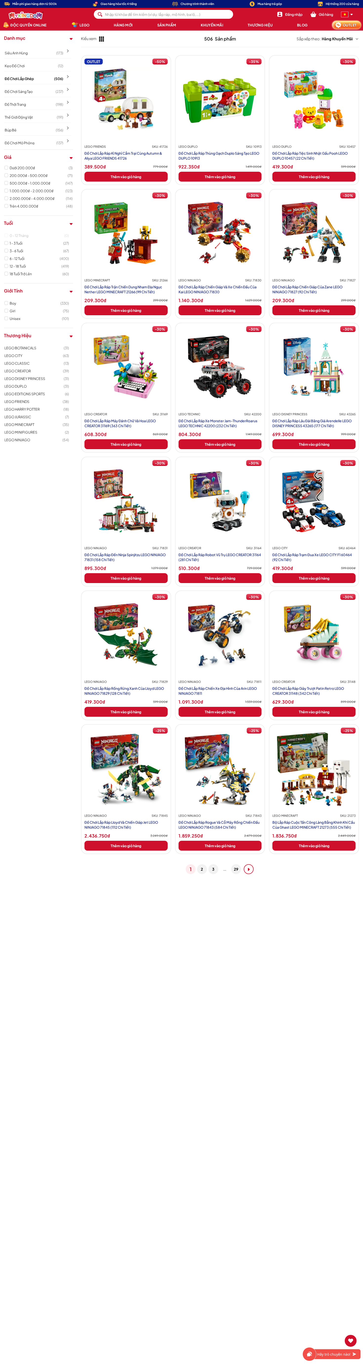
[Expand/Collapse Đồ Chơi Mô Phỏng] (67, 139)
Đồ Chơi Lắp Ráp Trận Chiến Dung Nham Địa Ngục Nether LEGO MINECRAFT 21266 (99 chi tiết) (123, 289)
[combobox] (163, 14)
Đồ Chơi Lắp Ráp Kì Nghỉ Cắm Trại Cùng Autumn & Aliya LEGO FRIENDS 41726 (123, 155)
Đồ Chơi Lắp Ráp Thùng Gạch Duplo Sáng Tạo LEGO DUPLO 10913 (219, 155)
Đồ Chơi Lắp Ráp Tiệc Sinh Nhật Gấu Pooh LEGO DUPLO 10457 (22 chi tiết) (310, 155)
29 (236, 869)
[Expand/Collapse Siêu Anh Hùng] (67, 49)
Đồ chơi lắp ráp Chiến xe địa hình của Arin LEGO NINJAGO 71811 (218, 690)
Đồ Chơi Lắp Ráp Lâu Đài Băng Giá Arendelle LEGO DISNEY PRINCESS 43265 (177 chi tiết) (312, 423)
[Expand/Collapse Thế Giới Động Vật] (67, 113)
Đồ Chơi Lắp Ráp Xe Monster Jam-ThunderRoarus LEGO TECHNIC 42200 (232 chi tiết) (218, 423)
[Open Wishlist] (351, 1341)
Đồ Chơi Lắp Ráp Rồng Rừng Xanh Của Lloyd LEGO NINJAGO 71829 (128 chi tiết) (124, 690)
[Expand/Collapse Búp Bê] (67, 126)
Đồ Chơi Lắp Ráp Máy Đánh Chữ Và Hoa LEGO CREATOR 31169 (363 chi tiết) (120, 423)
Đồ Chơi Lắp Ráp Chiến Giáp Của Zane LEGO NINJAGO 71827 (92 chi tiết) (307, 289)
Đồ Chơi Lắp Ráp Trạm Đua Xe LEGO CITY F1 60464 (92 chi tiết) (312, 557)
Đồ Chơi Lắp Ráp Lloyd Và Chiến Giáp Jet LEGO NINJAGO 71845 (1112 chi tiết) (121, 824)
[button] (321, 14)
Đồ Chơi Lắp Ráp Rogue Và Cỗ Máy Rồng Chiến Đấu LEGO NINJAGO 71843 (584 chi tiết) (219, 824)
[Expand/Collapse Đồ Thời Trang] (67, 100)
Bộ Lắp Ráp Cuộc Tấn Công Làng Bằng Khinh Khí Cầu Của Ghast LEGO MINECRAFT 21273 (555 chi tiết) (313, 824)
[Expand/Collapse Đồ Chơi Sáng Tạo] (67, 87)
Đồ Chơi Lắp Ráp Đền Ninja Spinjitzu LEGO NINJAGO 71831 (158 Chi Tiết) (125, 557)
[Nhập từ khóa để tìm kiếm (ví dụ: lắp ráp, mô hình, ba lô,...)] (100, 14)
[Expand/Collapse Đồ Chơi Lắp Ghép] (67, 75)
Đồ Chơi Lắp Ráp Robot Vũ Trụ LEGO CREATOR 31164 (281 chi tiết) (220, 557)
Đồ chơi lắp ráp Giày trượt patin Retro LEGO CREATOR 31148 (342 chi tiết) (308, 690)
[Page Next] (248, 869)
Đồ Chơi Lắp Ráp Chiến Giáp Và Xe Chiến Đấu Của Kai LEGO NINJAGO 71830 (218, 289)
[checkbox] (41, 168)
